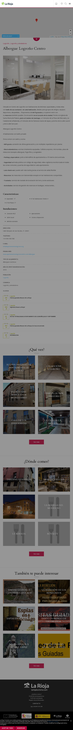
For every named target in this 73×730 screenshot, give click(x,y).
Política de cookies (53, 721)
